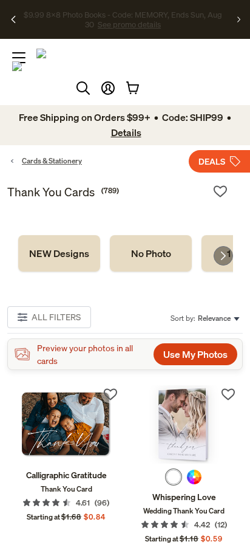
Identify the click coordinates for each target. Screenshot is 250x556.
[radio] (173, 477)
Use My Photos (195, 354)
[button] (108, 88)
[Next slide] (223, 256)
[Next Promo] (238, 19)
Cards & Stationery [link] (52, 160)
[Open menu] (18, 57)
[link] (59, 253)
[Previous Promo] (14, 19)
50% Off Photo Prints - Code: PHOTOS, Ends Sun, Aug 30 (121, 14)
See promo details (122, 24)
